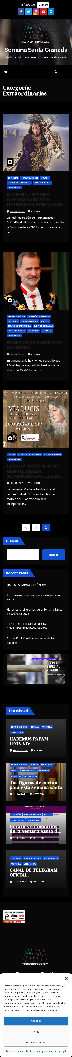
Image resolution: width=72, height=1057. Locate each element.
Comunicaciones (29, 178)
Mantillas (47, 330)
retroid (36, 211)
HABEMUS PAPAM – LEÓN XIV (26, 585)
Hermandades (29, 770)
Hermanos (33, 330)
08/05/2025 (20, 750)
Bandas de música (16, 316)
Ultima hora (14, 187)
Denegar (36, 1031)
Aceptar (36, 1020)
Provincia (47, 726)
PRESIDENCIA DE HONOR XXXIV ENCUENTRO (34, 344)
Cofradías (13, 178)
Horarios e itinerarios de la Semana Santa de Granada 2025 (34, 612)
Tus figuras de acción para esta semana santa (33, 597)
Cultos (45, 178)
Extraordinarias (42, 182)
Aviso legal (60, 1051)
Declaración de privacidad (39, 1051)
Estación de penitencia (19, 182)
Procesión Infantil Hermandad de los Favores (31, 640)
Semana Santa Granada (36, 49)
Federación (46, 764)
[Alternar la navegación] (65, 72)
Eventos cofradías (43, 326)
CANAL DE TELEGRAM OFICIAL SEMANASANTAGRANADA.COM (27, 626)
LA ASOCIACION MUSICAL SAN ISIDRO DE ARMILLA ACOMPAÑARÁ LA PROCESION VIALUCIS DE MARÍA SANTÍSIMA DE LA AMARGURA (34, 476)
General (35, 726)
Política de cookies (15, 1051)
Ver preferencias (36, 1042)
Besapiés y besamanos (39, 316)
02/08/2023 (17, 211)
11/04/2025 (20, 794)
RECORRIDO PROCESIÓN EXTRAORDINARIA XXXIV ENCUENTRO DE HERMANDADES (35, 199)
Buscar (12, 541)
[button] (66, 978)
